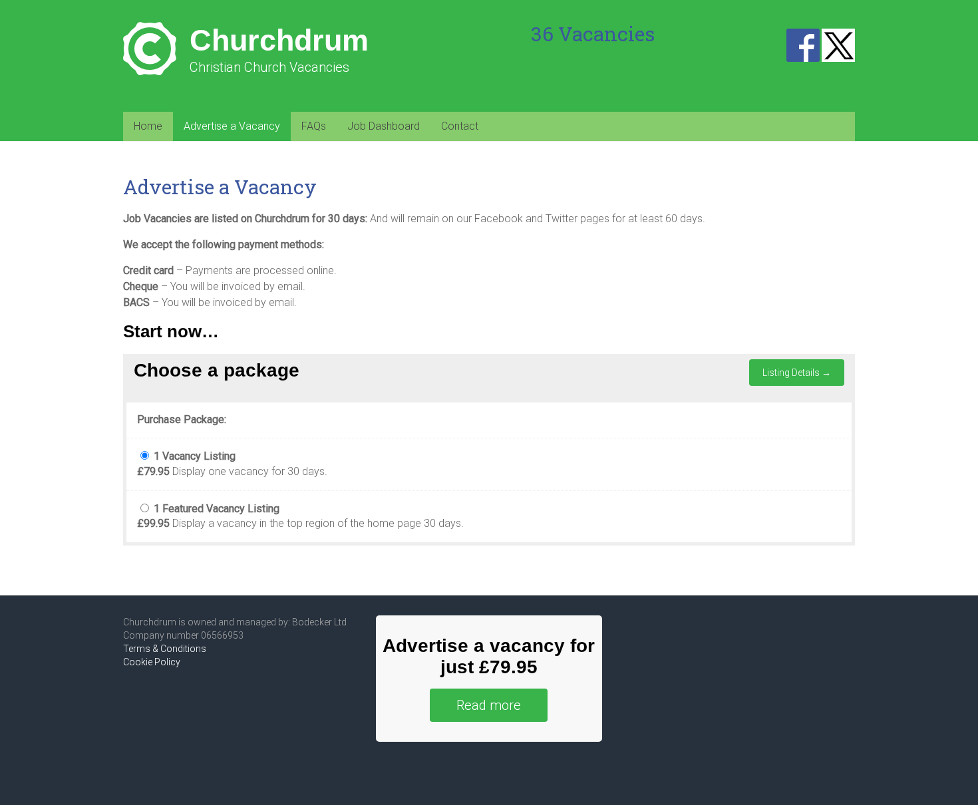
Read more (488, 705)
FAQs (313, 126)
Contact (459, 126)
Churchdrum (279, 40)
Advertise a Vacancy (232, 126)
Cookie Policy (151, 662)
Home (148, 126)
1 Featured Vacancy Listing (216, 508)
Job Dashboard (383, 126)
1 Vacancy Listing (195, 456)
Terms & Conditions (164, 648)
